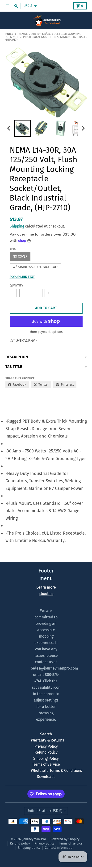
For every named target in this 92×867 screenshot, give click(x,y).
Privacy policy (44, 843)
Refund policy (20, 843)
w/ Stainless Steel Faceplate (35, 267)
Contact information (59, 848)
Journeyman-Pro (34, 839)
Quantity (16, 285)
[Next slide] (83, 128)
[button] (22, 128)
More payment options (46, 332)
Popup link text (22, 277)
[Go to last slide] (9, 128)
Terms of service (70, 843)
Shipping (17, 226)
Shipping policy (29, 848)
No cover (20, 257)
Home (9, 34)
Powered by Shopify (64, 839)
